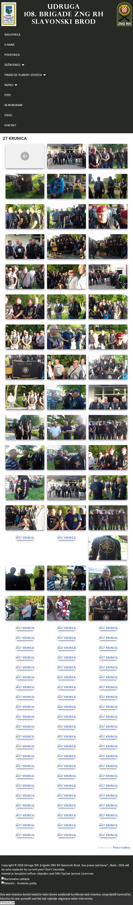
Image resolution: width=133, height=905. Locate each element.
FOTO (7, 95)
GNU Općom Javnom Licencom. (74, 873)
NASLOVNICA (12, 34)
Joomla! (6, 873)
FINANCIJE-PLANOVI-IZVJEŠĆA (23, 75)
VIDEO (8, 115)
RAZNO (8, 85)
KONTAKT (10, 125)
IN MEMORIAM (13, 105)
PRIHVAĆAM (7, 902)
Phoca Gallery (121, 847)
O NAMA (9, 44)
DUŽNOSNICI (12, 65)
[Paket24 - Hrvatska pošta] (18, 883)
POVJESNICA (12, 54)
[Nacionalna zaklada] (15, 879)
